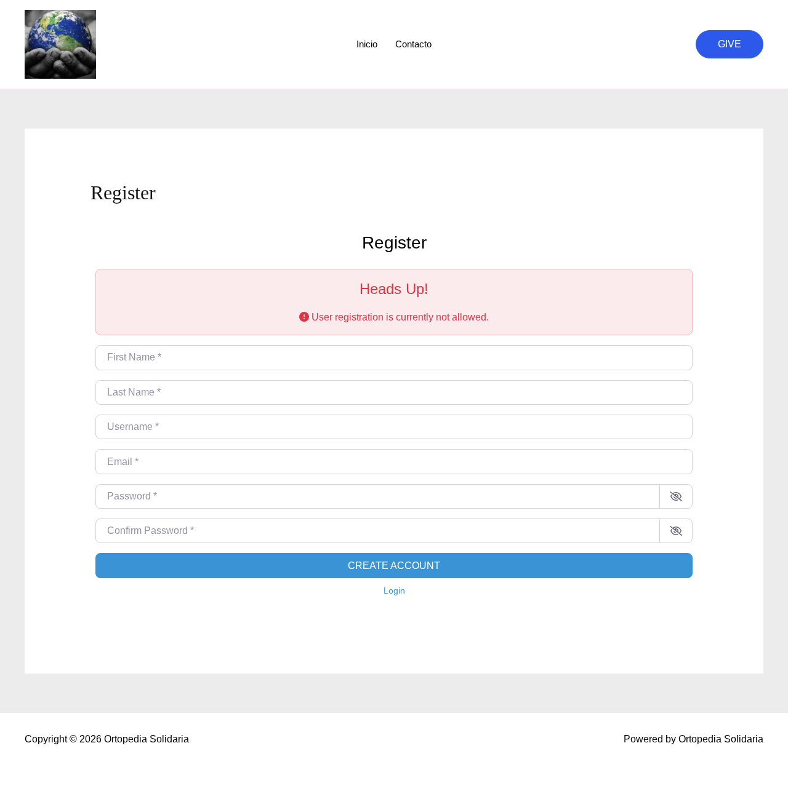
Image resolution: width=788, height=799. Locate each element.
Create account (394, 565)
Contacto (413, 44)
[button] (729, 44)
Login (394, 590)
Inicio (366, 44)
